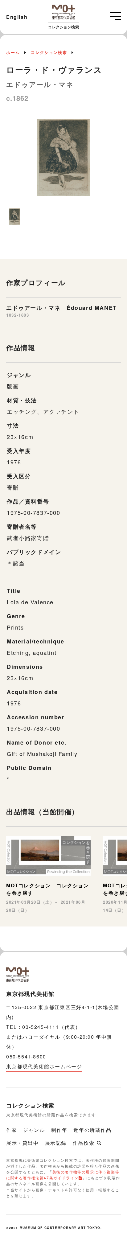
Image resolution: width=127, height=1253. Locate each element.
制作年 (59, 1129)
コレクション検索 (49, 52)
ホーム (13, 52)
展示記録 (56, 1142)
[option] (63, 160)
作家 (11, 1129)
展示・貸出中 (22, 1142)
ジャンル (34, 1129)
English (16, 16)
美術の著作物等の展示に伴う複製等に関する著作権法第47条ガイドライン (62, 1174)
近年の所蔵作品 (92, 1129)
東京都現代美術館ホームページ (44, 1066)
